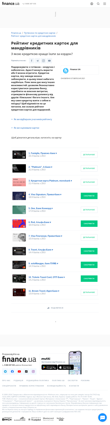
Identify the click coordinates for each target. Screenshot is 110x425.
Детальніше (89, 155)
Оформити (89, 196)
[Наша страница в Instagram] (33, 371)
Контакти (74, 386)
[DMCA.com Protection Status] (7, 422)
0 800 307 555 (30, 4)
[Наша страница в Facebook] (12, 371)
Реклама (85, 380)
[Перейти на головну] (10, 4)
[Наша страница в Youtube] (19, 371)
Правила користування (31, 386)
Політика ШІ (58, 380)
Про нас (6, 380)
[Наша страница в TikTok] (26, 371)
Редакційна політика (37, 380)
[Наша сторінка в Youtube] (49, 60)
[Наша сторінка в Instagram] (43, 60)
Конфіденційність (56, 386)
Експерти (73, 380)
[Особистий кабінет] (92, 3)
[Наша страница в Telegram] (5, 371)
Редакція (18, 380)
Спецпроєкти (9, 386)
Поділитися (57, 308)
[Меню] (104, 3)
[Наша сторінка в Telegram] (37, 60)
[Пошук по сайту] (98, 3)
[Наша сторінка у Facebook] (31, 60)
